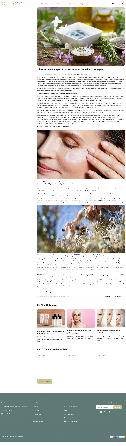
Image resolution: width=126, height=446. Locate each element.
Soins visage (36, 410)
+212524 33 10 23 (8, 410)
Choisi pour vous (37, 406)
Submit (117, 407)
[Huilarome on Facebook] (97, 412)
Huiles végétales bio (38, 421)
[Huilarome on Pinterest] (109, 412)
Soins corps (36, 418)
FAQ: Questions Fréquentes (71, 406)
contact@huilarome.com (10, 414)
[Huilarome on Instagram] (101, 412)
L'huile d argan (44, 291)
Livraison (66, 410)
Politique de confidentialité (71, 421)
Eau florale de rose (45, 289)
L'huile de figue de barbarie (48, 293)
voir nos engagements (64, 277)
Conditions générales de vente (72, 418)
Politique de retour (69, 414)
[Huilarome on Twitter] (105, 412)
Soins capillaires (37, 414)
